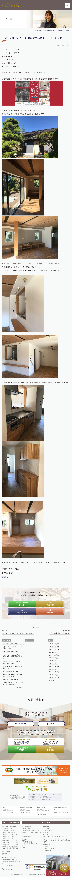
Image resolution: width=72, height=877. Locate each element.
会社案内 (46, 828)
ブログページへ (36, 627)
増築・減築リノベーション (10, 842)
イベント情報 (6, 852)
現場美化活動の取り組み (9, 846)
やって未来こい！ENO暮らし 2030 (54, 836)
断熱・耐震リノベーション (10, 840)
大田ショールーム (7, 869)
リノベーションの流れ (9, 830)
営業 (24, 848)
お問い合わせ (47, 844)
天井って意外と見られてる (10, 652)
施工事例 (4, 854)
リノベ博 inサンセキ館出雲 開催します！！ (12, 667)
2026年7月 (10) (54, 646)
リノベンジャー (48, 834)
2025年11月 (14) (54, 669)
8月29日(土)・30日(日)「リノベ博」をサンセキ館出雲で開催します (12, 656)
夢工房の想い (27, 828)
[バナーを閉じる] (69, 856)
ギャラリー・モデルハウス (10, 857)
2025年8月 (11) (54, 677)
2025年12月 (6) (54, 666)
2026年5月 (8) (53, 652)
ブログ (46, 832)
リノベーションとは (8, 828)
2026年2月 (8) (53, 661)
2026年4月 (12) (54, 655)
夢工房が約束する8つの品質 (31, 830)
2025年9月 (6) (53, 675)
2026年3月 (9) (53, 658)
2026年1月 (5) (53, 663)
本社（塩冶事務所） (8, 865)
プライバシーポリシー (50, 849)
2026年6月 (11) (54, 649)
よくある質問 (27, 836)
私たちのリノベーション (9, 826)
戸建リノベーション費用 (9, 832)
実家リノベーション (8, 838)
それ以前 (51, 680)
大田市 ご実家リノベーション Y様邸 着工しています (13, 662)
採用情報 (24, 840)
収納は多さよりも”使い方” (11, 679)
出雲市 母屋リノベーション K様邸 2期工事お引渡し (13, 683)
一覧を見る (20, 687)
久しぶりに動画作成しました (11, 671)
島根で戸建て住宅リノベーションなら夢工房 (25, 874)
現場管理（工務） (28, 842)
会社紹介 (46, 826)
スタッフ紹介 (48, 830)
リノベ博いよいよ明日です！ (11, 644)
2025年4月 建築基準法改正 (10, 848)
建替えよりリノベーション (10, 844)
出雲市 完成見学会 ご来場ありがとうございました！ (12, 675)
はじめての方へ (26, 826)
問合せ (5, 577)
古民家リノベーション (9, 836)
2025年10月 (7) (54, 672)
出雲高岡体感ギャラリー (9, 859)
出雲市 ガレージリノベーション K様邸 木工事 (13, 647)
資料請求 (46, 846)
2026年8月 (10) (54, 644)
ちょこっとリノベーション (10, 834)
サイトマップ (47, 851)
